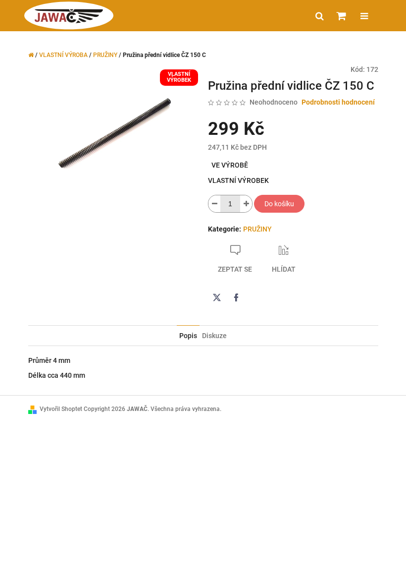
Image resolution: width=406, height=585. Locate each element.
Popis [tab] (188, 336)
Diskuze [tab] (214, 336)
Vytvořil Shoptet (61, 409)
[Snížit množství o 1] (214, 203)
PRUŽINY (257, 229)
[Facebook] (236, 297)
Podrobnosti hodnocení (338, 102)
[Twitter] (217, 297)
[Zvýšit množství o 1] (246, 203)
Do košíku (279, 204)
